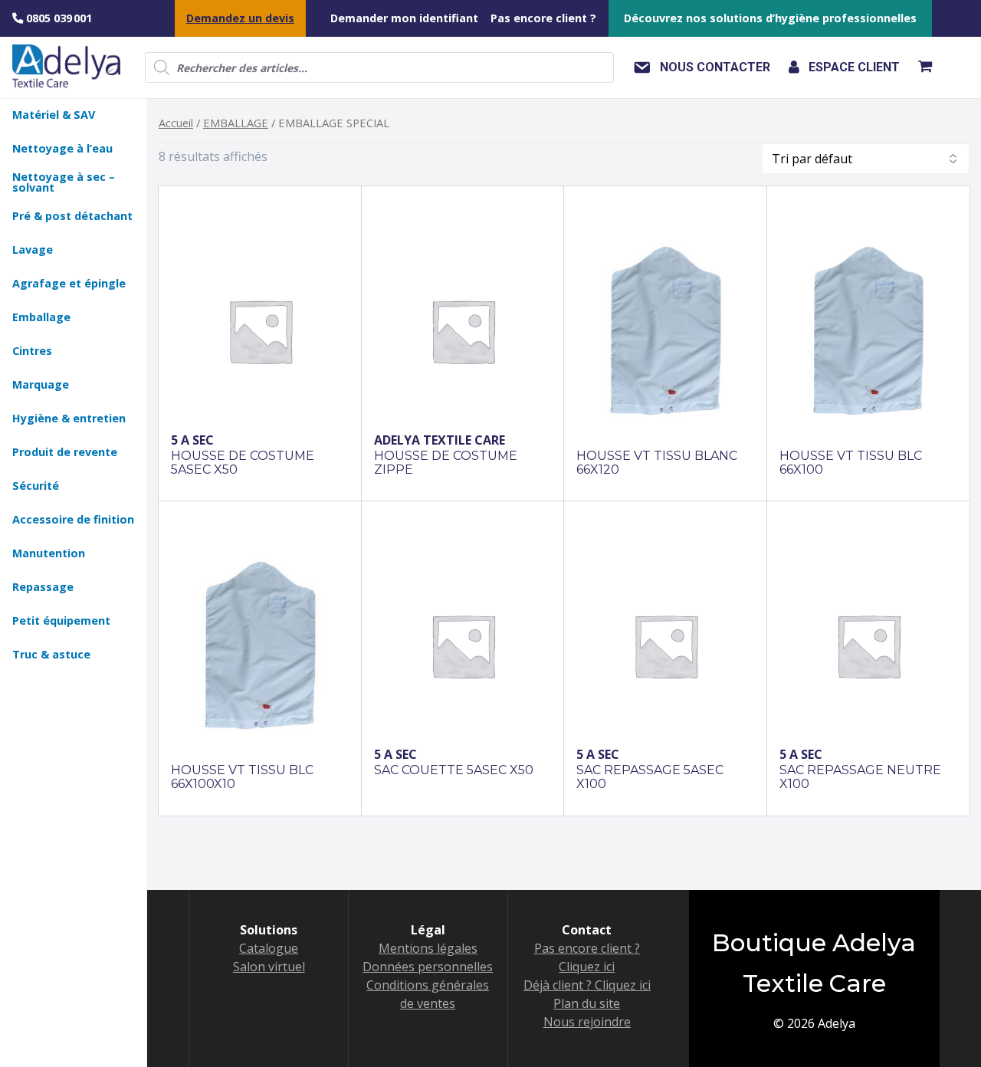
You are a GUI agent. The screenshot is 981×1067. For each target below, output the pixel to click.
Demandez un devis (240, 18)
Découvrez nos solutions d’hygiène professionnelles (770, 18)
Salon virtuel (269, 966)
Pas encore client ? (543, 18)
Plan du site (586, 1003)
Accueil (176, 122)
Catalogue (268, 948)
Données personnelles (428, 966)
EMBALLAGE (235, 122)
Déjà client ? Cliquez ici (587, 985)
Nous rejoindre (587, 1021)
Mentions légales (428, 948)
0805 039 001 (57, 18)
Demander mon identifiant (404, 18)
